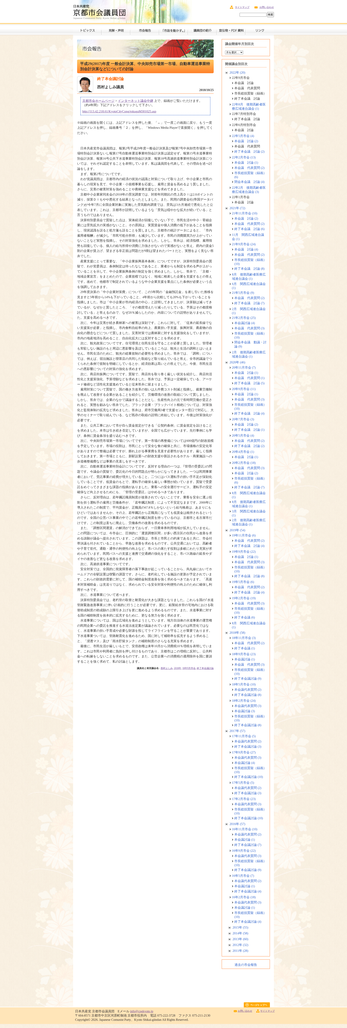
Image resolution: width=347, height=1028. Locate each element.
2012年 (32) (240, 945)
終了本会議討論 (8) (247, 694)
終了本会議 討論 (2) (249, 151)
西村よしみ (167, 668)
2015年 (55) (240, 927)
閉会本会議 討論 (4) (249, 181)
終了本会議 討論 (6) (249, 229)
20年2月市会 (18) (244, 462)
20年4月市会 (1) (243, 451)
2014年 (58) (240, 933)
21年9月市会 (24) (244, 244)
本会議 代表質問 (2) (249, 167)
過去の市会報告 (246, 964)
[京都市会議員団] (99, 11)
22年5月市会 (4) (243, 136)
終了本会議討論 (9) (247, 678)
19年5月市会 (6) (243, 582)
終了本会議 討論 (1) (249, 429)
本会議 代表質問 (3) (249, 328)
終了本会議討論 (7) (247, 845)
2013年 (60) (240, 939)
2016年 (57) (237, 824)
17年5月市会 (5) (243, 782)
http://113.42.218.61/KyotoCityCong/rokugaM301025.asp (119, 111)
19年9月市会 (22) (244, 551)
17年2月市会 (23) (244, 799)
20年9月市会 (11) (244, 389)
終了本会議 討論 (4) (249, 413)
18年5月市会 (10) (244, 684)
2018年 (177, 668)
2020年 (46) (237, 362)
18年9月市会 (189, 668)
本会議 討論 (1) (246, 162)
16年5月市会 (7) (243, 875)
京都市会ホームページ (98, 100)
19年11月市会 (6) (244, 535)
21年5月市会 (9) (243, 292)
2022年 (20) (237, 72)
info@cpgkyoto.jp (141, 1011)
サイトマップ (242, 7)
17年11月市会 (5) (244, 736)
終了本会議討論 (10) (248, 777)
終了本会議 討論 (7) (249, 303)
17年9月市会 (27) (244, 752)
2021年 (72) (237, 208)
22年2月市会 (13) (244, 157)
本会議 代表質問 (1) (249, 378)
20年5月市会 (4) (243, 435)
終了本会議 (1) (244, 648)
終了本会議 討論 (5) (249, 383)
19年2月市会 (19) (244, 598)
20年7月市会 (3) (243, 419)
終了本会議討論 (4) (247, 891)
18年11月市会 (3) (244, 638)
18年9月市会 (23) (244, 654)
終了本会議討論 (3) (247, 746)
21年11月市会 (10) (244, 213)
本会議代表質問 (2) (247, 689)
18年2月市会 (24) (244, 700)
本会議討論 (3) (244, 711)
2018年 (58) (237, 632)
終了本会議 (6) (244, 617)
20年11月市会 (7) (244, 367)
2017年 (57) (237, 731)
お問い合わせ (266, 7)
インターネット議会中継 (135, 100)
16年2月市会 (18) (244, 897)
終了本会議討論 (205, 668)
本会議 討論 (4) (246, 249)
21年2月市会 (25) (244, 317)
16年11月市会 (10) (244, 829)
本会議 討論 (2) (246, 141)
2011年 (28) (240, 950)
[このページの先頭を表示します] (259, 1006)
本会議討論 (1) (244, 659)
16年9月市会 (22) (244, 850)
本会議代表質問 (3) (247, 706)
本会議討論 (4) (244, 323)
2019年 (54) (237, 530)
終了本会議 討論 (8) (249, 268)
